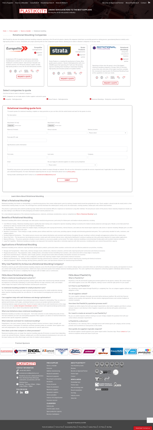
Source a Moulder (21, 3)
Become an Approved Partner (113, 3)
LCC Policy (102, 427)
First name (10, 154)
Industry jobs (50, 406)
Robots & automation (53, 387)
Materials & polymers (53, 376)
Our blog (73, 393)
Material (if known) (12, 129)
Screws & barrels (51, 384)
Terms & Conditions (47, 427)
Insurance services (52, 400)
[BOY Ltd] (144, 351)
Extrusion (49, 368)
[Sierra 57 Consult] (130, 351)
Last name (51, 154)
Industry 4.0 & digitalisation (54, 397)
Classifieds (34, 3)
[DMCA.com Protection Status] (101, 389)
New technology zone (77, 387)
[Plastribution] (116, 351)
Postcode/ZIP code (12, 137)
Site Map (109, 427)
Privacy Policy (82, 427)
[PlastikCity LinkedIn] (149, 2)
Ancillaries (50, 381)
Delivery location (93, 129)
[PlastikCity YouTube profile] (26, 392)
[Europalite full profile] (10, 71)
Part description (11, 115)
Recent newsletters (76, 390)
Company (90, 154)
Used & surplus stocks (53, 408)
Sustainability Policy (70, 427)
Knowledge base (75, 382)
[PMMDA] (103, 351)
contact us (124, 331)
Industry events (75, 395)
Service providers (51, 395)
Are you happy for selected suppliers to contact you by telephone (66, 161)
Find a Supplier (7, 3)
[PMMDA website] (99, 379)
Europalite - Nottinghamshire (13, 99)
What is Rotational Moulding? (85, 214)
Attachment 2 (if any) (54, 122)
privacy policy (71, 171)
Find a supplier (52, 363)
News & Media (61, 3)
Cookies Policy (92, 427)
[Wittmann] (61, 351)
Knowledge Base (47, 3)
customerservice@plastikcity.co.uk (46, 174)
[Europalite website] (15, 71)
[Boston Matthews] (48, 351)
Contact (143, 3)
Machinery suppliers (52, 389)
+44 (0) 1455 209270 (25, 370)
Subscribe (73, 398)
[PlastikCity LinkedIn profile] (21, 392)
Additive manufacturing (53, 371)
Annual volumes (52, 129)
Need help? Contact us (143, 428)
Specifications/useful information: (17, 144)
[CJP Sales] (75, 351)
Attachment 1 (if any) (13, 122)
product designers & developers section (25, 306)
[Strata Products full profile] (54, 73)
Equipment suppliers (52, 392)
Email (9, 161)
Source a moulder (52, 365)
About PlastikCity (132, 3)
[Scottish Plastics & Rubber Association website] (103, 384)
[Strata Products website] (58, 73)
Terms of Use (59, 427)
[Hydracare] (34, 351)
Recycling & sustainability (54, 379)
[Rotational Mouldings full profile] (97, 77)
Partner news (74, 385)
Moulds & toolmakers (53, 373)
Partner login (74, 373)
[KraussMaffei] (89, 351)
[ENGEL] (6, 351)
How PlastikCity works (77, 365)
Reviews (73, 368)
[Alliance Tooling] (20, 351)
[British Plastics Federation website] (105, 372)
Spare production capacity (54, 411)
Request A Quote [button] (24, 76)
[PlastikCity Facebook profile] (17, 392)
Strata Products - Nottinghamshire (58, 99)
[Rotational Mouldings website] (102, 77)
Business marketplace (53, 414)
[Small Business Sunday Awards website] (116, 372)
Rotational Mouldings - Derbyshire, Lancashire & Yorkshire (108, 99)
